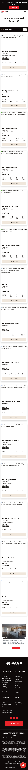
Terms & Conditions (7, 712)
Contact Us (18, 700)
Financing (17, 684)
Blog (3, 700)
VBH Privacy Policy (7, 710)
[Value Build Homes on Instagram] (17, 718)
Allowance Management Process (18, 677)
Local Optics (16, 652)
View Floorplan (14, 68)
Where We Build (6, 674)
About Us (17, 674)
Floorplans (4, 676)
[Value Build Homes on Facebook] (11, 718)
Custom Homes (19, 681)
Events (3, 702)
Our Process (18, 686)
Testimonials (18, 690)
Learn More (14, 7)
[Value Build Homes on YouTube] (14, 718)
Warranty (17, 692)
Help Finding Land (6, 678)
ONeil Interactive (20, 763)
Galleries (4, 708)
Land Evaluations (6, 680)
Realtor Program (19, 688)
